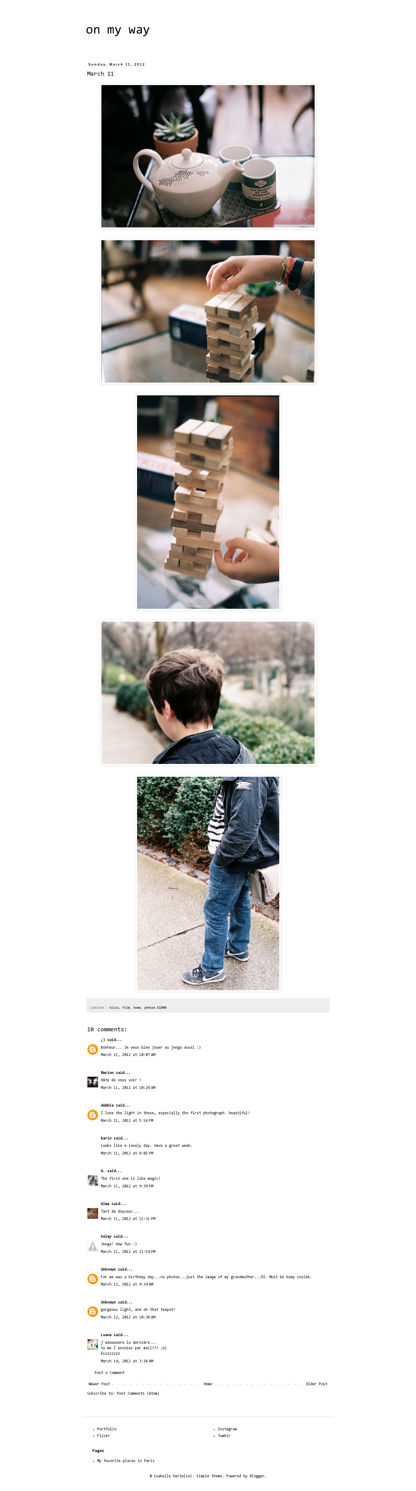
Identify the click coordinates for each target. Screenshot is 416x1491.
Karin (106, 1138)
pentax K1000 (155, 1008)
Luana (106, 1335)
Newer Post (99, 1384)
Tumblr (224, 1436)
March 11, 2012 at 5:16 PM (127, 1121)
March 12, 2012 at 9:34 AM (127, 1284)
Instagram (227, 1429)
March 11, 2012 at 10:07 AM (128, 1055)
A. (103, 1171)
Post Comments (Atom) (138, 1394)
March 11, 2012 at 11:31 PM (128, 1219)
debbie (107, 1106)
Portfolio (106, 1429)
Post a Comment (110, 1373)
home (137, 1008)
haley (106, 1237)
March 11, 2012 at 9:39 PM (127, 1186)
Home (208, 1384)
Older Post (316, 1384)
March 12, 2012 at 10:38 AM (128, 1317)
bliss (114, 1008)
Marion (107, 1073)
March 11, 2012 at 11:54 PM (128, 1252)
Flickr (103, 1436)
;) (103, 1040)
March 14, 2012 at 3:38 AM (127, 1361)
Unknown (108, 1270)
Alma (105, 1204)
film (126, 1008)
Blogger (257, 1476)
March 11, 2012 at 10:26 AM (128, 1088)
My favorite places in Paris (126, 1461)
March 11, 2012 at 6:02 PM (127, 1153)
